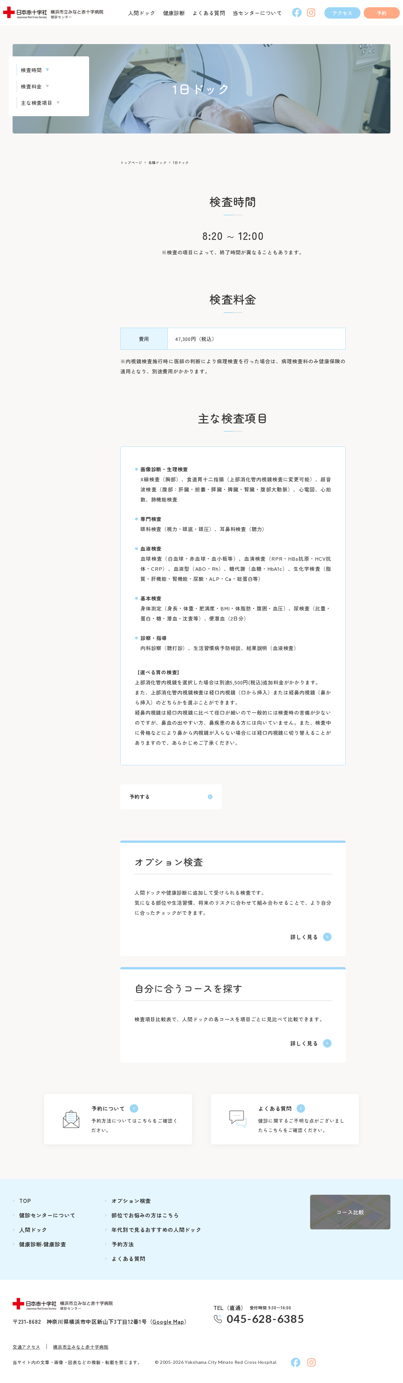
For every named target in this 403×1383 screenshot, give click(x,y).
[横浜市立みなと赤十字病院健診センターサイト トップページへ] (65, 1304)
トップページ (131, 162)
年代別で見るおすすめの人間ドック (156, 1229)
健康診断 (174, 13)
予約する (139, 796)
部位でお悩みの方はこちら (145, 1215)
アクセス (342, 13)
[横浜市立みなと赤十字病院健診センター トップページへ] (55, 13)
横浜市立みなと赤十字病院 (80, 1347)
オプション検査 (131, 1200)
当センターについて (257, 13)
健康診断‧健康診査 (42, 1244)
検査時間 (31, 70)
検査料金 (31, 86)
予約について (108, 1108)
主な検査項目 (37, 102)
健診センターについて (47, 1215)
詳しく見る (304, 937)
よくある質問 (208, 13)
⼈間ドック (33, 1229)
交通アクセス (26, 1347)
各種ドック (157, 162)
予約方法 (122, 1244)
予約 (382, 13)
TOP (25, 1200)
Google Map (168, 1321)
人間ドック (142, 13)
